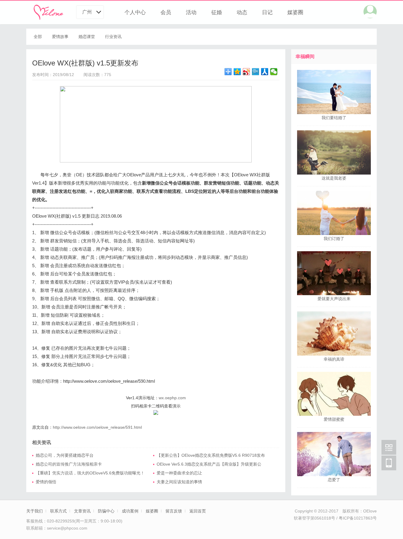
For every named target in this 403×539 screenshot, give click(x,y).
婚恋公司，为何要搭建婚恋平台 (65, 455)
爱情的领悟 (46, 481)
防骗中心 (106, 511)
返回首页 (197, 511)
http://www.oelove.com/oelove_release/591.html (97, 427)
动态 (242, 12)
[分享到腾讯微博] (255, 71)
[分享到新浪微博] (246, 71)
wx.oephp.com (172, 397)
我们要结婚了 (334, 117)
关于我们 (34, 511)
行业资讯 (113, 36)
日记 (267, 12)
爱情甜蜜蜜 (334, 419)
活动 (191, 12)
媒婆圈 (295, 12)
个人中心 (135, 12)
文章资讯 (82, 511)
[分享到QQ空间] (237, 71)
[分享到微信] (274, 71)
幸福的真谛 (334, 359)
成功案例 (130, 511)
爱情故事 (60, 36)
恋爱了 (334, 479)
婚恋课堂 (86, 36)
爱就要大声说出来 (333, 298)
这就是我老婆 (334, 178)
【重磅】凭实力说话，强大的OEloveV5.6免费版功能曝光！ (90, 473)
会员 (165, 12)
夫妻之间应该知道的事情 (179, 481)
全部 (38, 36)
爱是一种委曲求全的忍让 (179, 473)
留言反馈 (174, 511)
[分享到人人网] (264, 71)
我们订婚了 (334, 238)
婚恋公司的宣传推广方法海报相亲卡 (69, 464)
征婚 (216, 12)
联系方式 (58, 511)
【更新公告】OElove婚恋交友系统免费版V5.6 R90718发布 (211, 455)
